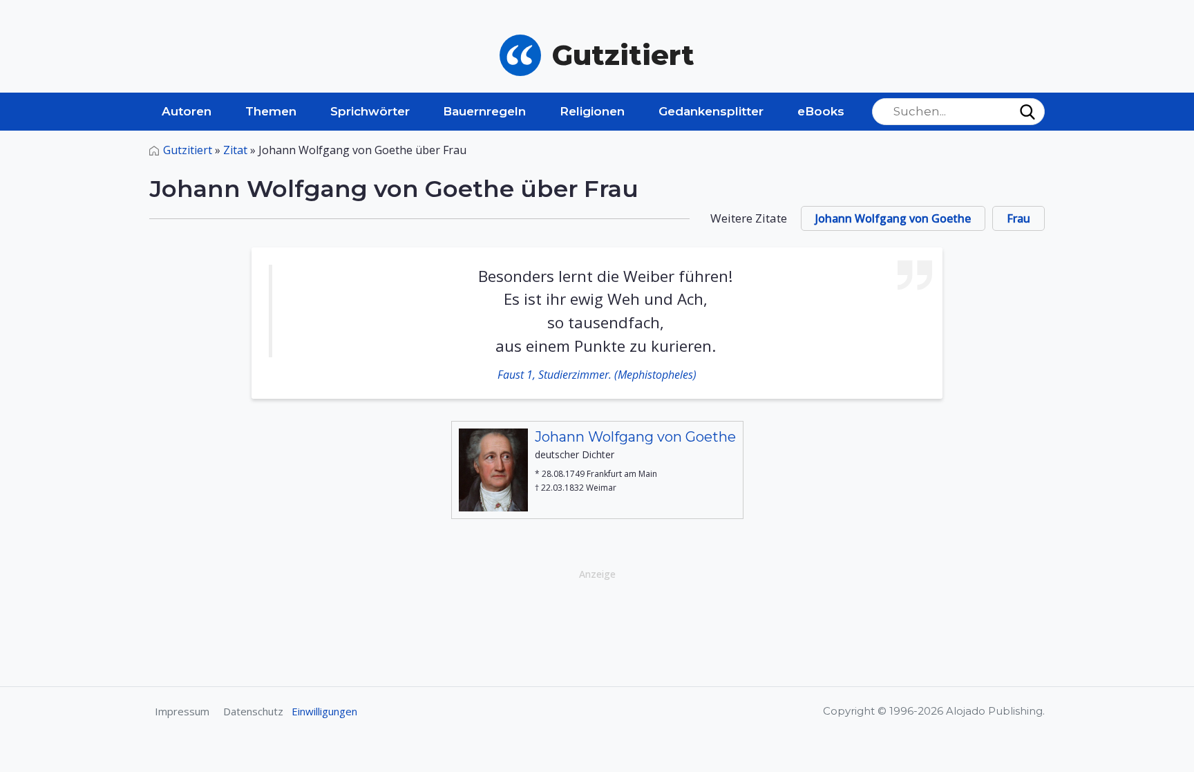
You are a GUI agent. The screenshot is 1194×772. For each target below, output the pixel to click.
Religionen (592, 111)
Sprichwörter (370, 111)
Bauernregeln (484, 111)
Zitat (235, 150)
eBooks (820, 111)
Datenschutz (253, 711)
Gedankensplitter (711, 111)
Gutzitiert (187, 150)
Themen (270, 111)
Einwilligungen (324, 711)
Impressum (182, 711)
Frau (1018, 218)
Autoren (186, 111)
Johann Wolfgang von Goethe (893, 218)
